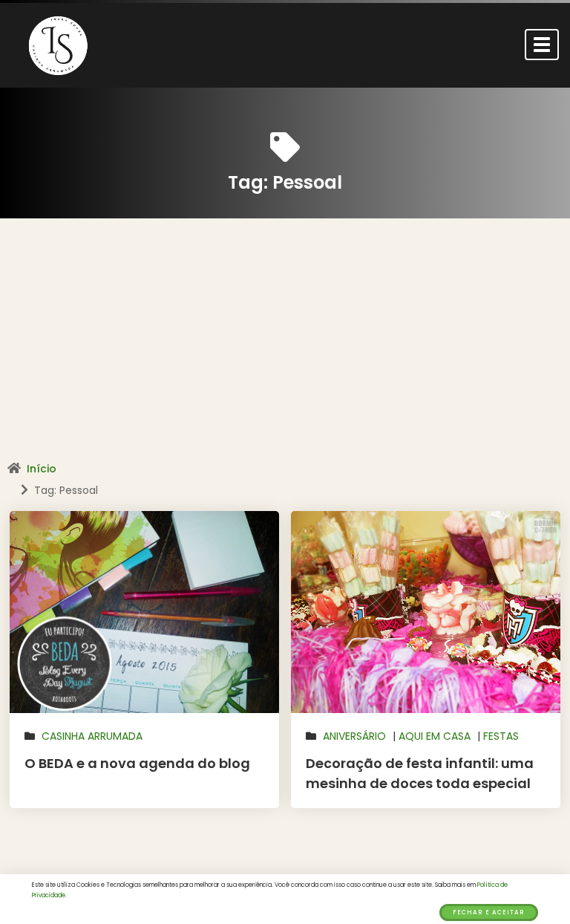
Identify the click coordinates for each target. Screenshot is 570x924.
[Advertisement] (285, 345)
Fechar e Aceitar (489, 912)
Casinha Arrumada (92, 736)
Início (41, 468)
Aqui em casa (435, 736)
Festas (501, 736)
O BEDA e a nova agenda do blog (137, 763)
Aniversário (354, 736)
